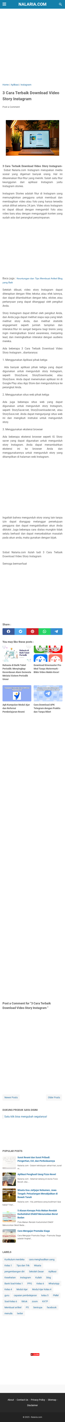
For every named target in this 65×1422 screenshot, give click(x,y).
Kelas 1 (8, 1265)
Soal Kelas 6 (10, 1301)
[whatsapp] (44, 631)
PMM (55, 1295)
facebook (51, 1307)
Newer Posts (11, 1097)
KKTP (45, 1301)
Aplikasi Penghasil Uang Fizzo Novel (37, 1174)
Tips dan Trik (23, 1265)
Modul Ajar (22, 1289)
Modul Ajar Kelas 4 (41, 1289)
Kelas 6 (40, 1283)
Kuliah (38, 1277)
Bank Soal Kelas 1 (13, 1283)
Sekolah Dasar (36, 1271)
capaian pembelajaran (25, 1295)
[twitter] (20, 631)
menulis (8, 1313)
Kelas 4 (8, 1289)
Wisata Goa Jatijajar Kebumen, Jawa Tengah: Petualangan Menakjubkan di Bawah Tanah (38, 1194)
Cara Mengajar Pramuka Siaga (34, 1231)
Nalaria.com (32, 4)
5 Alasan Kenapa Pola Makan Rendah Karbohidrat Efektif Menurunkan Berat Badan (38, 1214)
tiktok (24, 1301)
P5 (27, 1307)
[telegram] (56, 631)
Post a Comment (11, 107)
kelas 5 (44, 1295)
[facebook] (8, 631)
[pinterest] (32, 631)
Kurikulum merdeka (14, 1259)
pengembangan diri (14, 1271)
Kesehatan (10, 1277)
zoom (35, 1301)
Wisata (37, 1265)
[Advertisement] (32, 46)
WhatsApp (53, 1283)
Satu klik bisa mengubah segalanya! (25, 1116)
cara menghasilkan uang (41, 1259)
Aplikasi (52, 1271)
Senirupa (37, 1307)
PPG (29, 1283)
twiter (20, 1313)
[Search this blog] (60, 4)
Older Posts (54, 1097)
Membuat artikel (12, 1307)
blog (48, 1277)
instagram (25, 1277)
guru (6, 1295)
